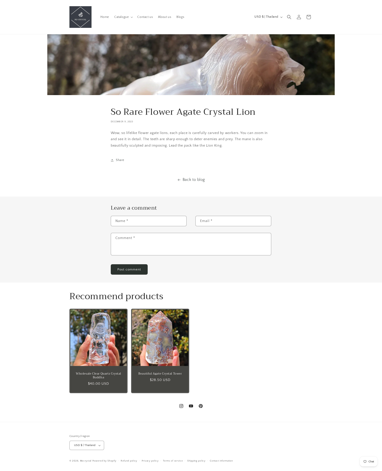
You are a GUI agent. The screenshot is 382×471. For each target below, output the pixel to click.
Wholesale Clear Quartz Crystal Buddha (98, 375)
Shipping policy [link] (196, 461)
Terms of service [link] (173, 461)
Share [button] (120, 160)
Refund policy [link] (129, 461)
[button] (123, 17)
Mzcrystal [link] (86, 461)
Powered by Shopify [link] (104, 461)
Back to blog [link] (194, 180)
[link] (80, 17)
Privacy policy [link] (150, 461)
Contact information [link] (221, 461)
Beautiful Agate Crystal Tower (160, 374)
